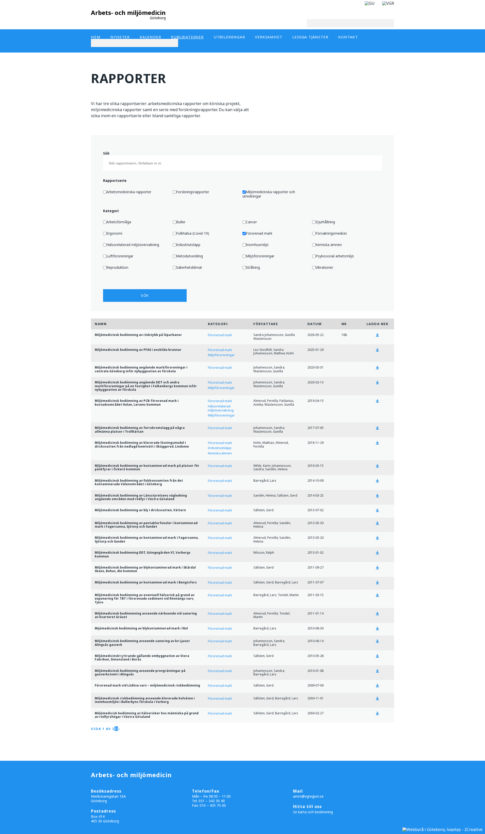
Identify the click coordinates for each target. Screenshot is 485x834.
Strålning (253, 267)
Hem (95, 36)
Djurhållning (325, 221)
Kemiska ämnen (329, 244)
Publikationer (187, 36)
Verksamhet (268, 36)
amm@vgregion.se (308, 796)
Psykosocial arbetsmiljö (335, 256)
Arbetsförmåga (118, 221)
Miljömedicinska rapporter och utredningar (269, 194)
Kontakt (348, 36)
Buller (180, 221)
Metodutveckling (189, 256)
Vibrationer (324, 267)
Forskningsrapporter (192, 191)
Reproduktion (117, 267)
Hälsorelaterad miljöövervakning (132, 244)
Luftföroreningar (119, 256)
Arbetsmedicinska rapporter (128, 191)
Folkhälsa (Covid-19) (192, 233)
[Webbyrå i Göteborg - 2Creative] (442, 829)
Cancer (251, 221)
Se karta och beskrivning (313, 812)
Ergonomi (114, 233)
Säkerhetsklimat (189, 267)
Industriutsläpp (188, 244)
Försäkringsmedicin (331, 233)
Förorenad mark (259, 233)
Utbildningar (229, 36)
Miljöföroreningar (260, 256)
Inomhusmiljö (257, 244)
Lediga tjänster (310, 36)
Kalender (150, 36)
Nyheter (120, 36)
